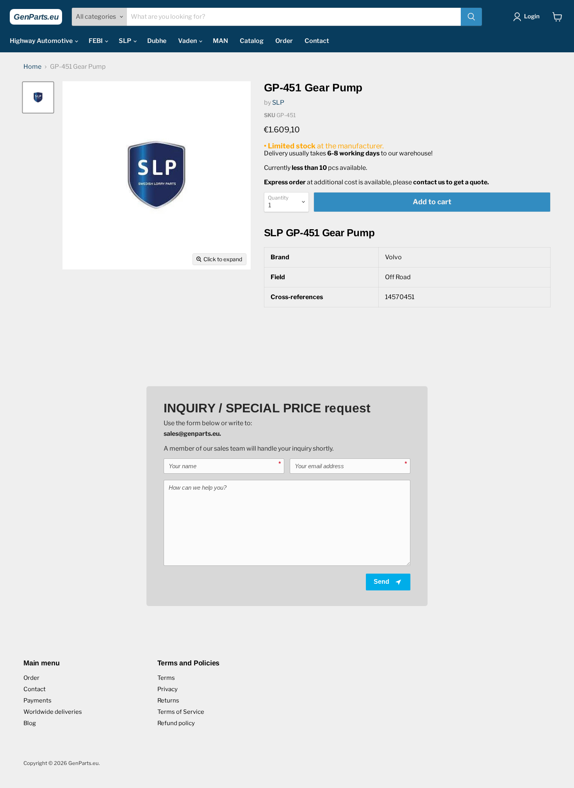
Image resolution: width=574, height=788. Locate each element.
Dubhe (156, 41)
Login (532, 16)
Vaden (188, 41)
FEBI (96, 41)
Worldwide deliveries (52, 711)
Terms (166, 677)
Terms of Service (180, 711)
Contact (317, 41)
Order (284, 41)
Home (32, 66)
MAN (220, 41)
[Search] (471, 17)
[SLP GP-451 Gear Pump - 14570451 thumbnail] (38, 97)
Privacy (167, 689)
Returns (168, 700)
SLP (125, 41)
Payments (37, 700)
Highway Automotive (42, 41)
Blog (29, 723)
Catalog (252, 41)
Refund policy (176, 723)
